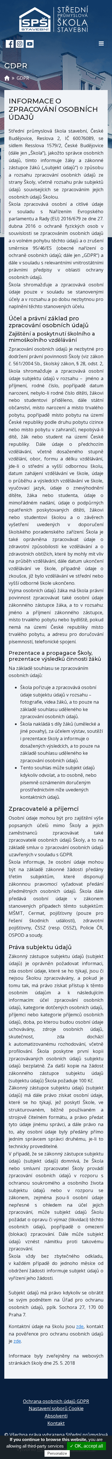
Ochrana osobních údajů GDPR (56, 1401)
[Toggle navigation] (101, 43)
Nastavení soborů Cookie (56, 1408)
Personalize (57, 1453)
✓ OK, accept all (86, 1446)
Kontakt (56, 1423)
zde (80, 1326)
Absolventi (56, 1416)
